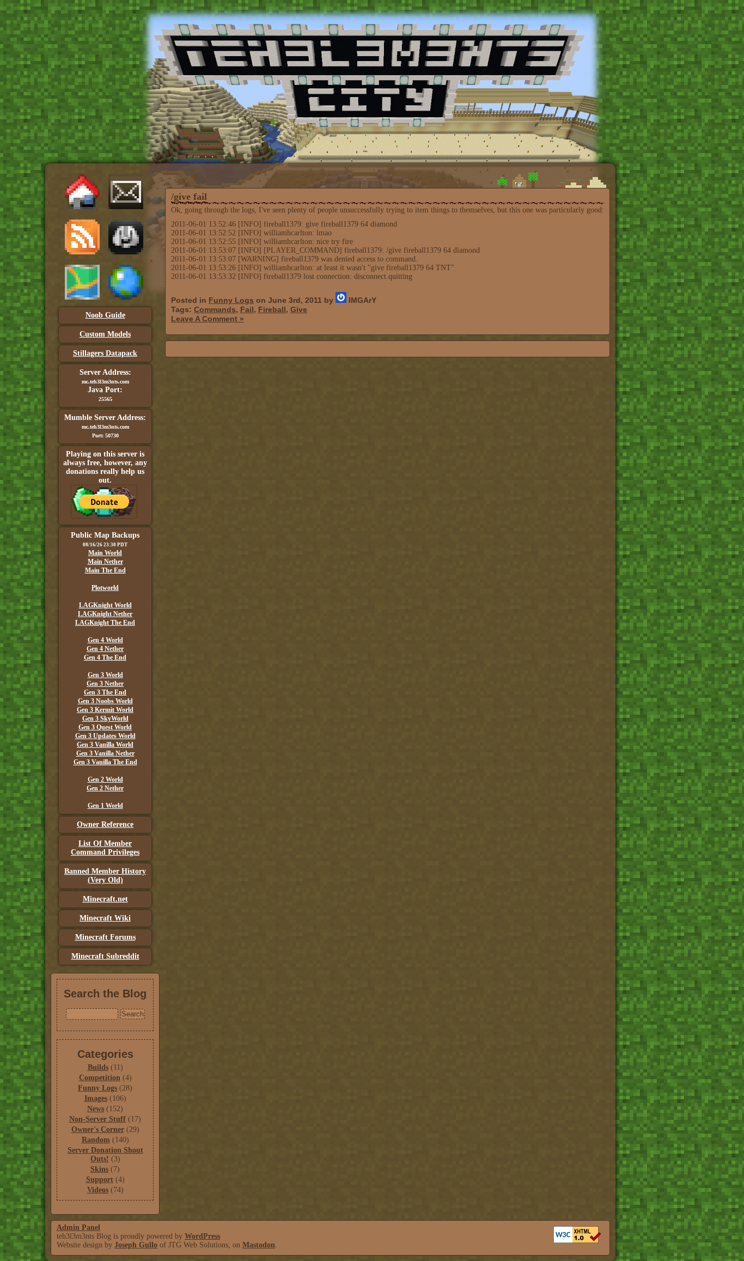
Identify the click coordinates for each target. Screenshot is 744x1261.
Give (298, 309)
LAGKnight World (105, 605)
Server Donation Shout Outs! (105, 1154)
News (95, 1109)
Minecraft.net (105, 899)
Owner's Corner (97, 1129)
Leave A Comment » (207, 318)
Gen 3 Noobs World (105, 701)
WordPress (202, 1236)
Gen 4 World (105, 640)
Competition (99, 1078)
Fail (247, 309)
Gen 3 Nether (105, 683)
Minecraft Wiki (105, 918)
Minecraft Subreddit (105, 956)
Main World (105, 553)
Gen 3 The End (105, 692)
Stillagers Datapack (105, 353)
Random (96, 1140)
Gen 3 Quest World (105, 727)
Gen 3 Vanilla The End (105, 762)
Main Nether (105, 561)
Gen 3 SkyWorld (105, 718)
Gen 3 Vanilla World (105, 744)
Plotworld (105, 588)
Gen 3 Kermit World (105, 710)
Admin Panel (78, 1227)
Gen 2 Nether (105, 788)
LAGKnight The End (105, 622)
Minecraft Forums (105, 937)
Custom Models (105, 334)
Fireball (272, 309)
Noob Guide (105, 315)
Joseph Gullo (135, 1245)
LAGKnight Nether (105, 614)
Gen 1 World (105, 805)
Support (99, 1179)
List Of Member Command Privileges (105, 847)
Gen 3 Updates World (105, 736)
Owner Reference (105, 824)
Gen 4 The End (105, 657)
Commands (215, 309)
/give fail (189, 196)
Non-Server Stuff (97, 1119)
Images (95, 1098)
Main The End (105, 570)
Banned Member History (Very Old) (105, 875)
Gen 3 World (105, 675)
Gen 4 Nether (105, 649)
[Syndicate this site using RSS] (82, 252)
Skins (99, 1169)
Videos (97, 1190)
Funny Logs (97, 1088)
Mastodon (258, 1245)
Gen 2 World (105, 779)
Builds (98, 1067)
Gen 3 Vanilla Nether (105, 753)
